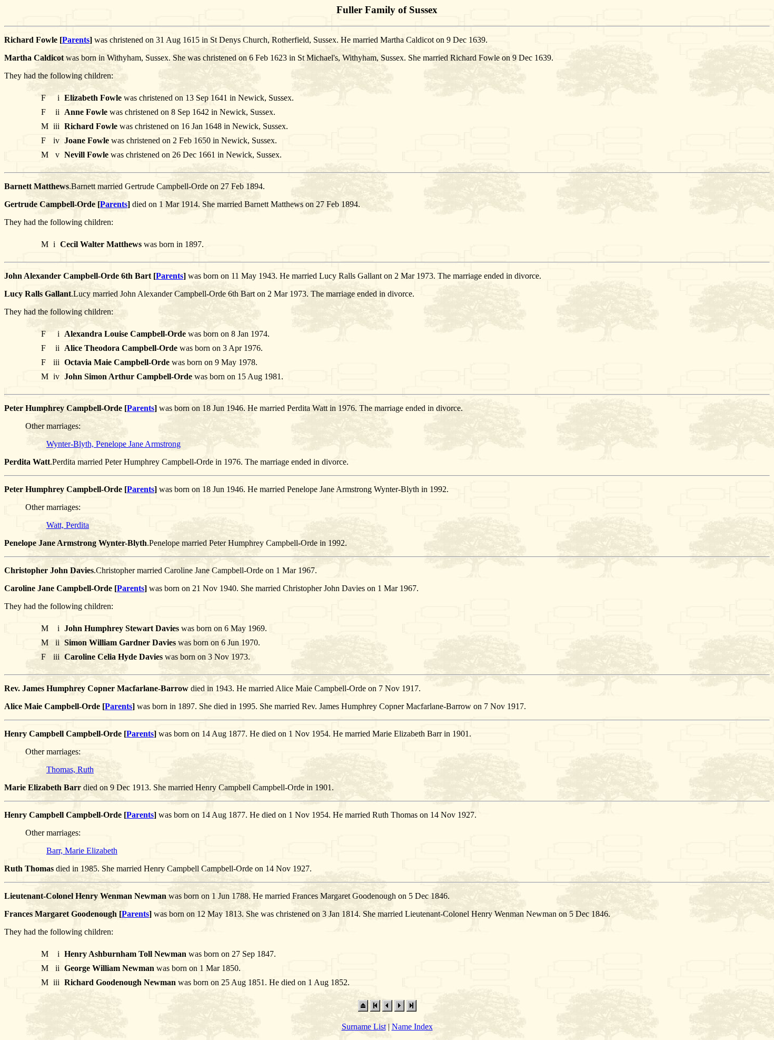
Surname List (364, 1026)
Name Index (412, 1026)
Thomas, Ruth (70, 769)
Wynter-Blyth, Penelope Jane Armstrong (113, 443)
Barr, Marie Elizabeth (81, 850)
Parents (76, 39)
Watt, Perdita (67, 525)
